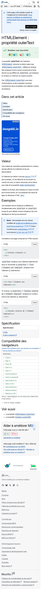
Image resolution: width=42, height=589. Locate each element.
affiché (30, 177)
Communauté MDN (9, 523)
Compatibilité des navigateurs (13, 113)
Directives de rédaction (10, 531)
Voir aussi (6, 116)
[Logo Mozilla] (8, 573)
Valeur (5, 103)
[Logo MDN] (6, 475)
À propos (5, 495)
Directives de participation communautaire (17, 585)
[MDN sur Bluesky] (6, 485)
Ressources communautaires (12, 527)
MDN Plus (5, 510)
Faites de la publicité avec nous (13, 506)
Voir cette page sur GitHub (13, 449)
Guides (4, 555)
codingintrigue (24, 229)
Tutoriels (5, 559)
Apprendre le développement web (14, 551)
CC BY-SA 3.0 (24, 232)
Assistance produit (8, 513)
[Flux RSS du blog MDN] (17, 485)
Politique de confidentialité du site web (16, 578)
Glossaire (5, 562)
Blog (3, 499)
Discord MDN (7, 534)
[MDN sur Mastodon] (14, 485)
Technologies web (8, 548)
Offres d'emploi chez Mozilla (12, 502)
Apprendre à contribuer (11, 438)
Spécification (7, 110)
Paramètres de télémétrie (11, 582)
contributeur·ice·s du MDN (15, 447)
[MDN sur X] (10, 485)
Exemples (6, 106)
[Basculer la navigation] (38, 2)
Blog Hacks (6, 566)
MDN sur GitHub (8, 538)
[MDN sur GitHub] (3, 485)
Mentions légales (29, 582)
